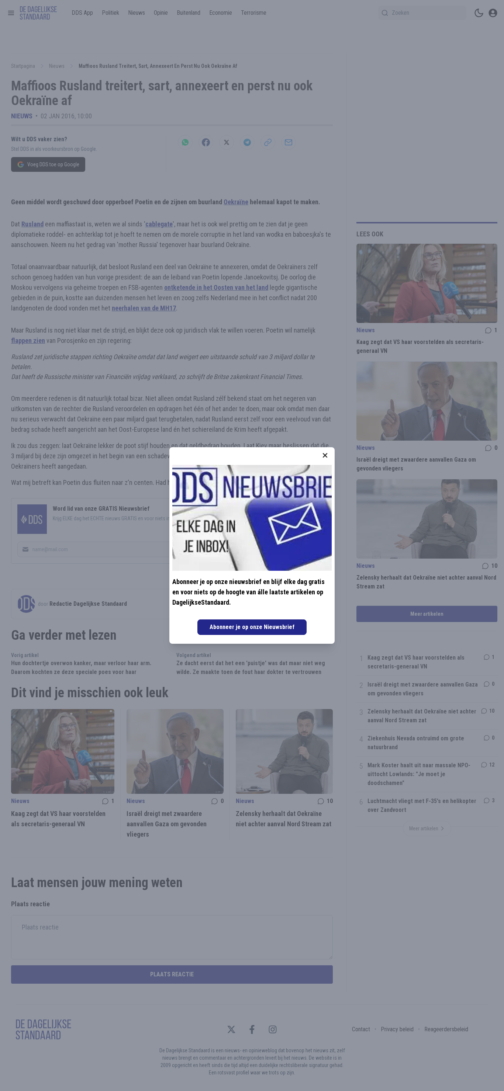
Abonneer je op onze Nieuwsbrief (252, 626)
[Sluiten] (325, 455)
